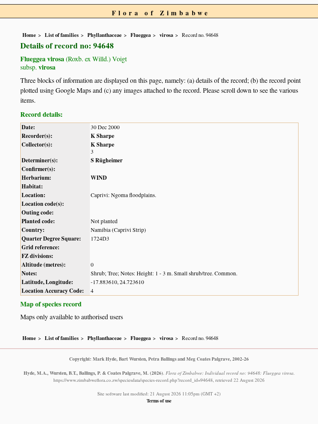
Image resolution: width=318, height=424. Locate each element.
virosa (166, 35)
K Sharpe (102, 136)
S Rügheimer (107, 160)
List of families (62, 35)
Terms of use (159, 400)
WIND (99, 177)
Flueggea (140, 35)
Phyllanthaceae (104, 35)
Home (29, 35)
